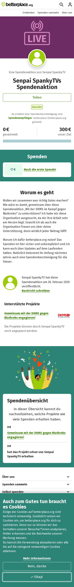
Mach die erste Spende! (40, 169)
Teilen (37, 97)
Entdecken (28, 12)
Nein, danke (37, 566)
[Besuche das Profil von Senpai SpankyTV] (37, 58)
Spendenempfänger (20, 118)
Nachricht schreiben (36, 290)
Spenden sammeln (48, 12)
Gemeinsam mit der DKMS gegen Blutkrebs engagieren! (36, 435)
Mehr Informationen (37, 558)
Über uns (67, 12)
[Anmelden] (70, 4)
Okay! (38, 577)
